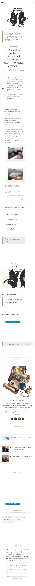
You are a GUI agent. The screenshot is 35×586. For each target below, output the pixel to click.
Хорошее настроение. (17, 400)
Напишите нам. (19, 195)
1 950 (22, 70)
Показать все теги (8, 522)
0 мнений (7, 70)
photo (5, 517)
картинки (19, 519)
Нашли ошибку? (15, 70)
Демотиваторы (13, 517)
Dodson (13, 229)
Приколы (22, 517)
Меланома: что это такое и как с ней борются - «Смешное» (20, 439)
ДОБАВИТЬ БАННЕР (13, 321)
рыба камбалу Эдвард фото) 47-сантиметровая (12, 219)
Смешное (6, 519)
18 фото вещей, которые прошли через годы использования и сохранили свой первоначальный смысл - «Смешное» (21, 458)
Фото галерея (18, 34)
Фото (12, 519)
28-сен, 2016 (14, 69)
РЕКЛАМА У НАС (17, 578)
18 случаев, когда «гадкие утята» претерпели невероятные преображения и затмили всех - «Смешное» (21, 448)
